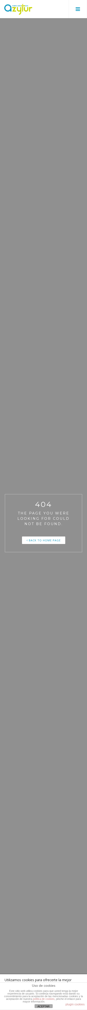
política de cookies (44, 998)
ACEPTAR (43, 1006)
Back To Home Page (44, 540)
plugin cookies (75, 1004)
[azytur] (18, 9)
